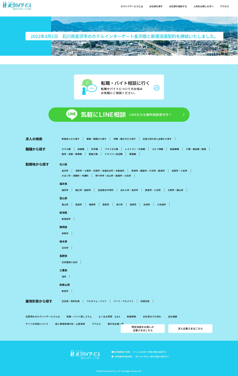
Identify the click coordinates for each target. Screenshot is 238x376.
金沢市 (65, 170)
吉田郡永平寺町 (106, 190)
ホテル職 (66, 149)
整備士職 (93, 154)
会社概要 (172, 316)
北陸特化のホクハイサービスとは (43, 316)
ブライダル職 (111, 149)
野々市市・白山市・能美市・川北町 (113, 175)
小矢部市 (161, 204)
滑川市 (119, 204)
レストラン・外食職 (135, 149)
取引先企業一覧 (116, 324)
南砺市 (92, 204)
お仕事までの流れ (152, 316)
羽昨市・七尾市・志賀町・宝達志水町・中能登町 (99, 170)
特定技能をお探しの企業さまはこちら (143, 328)
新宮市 (65, 291)
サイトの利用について (37, 324)
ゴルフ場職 (157, 149)
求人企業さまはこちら (190, 328)
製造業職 (174, 149)
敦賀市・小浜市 (153, 190)
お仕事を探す (156, 6)
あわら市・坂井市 (129, 190)
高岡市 (133, 204)
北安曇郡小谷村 (69, 262)
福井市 (65, 190)
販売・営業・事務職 (72, 154)
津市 (64, 276)
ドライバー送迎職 (113, 154)
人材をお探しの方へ (203, 6)
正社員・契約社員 (71, 301)
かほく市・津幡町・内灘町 (75, 175)
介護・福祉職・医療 (196, 149)
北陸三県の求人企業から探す (157, 138)
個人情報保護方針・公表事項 (70, 324)
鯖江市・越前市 (83, 190)
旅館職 (81, 149)
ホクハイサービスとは (132, 6)
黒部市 (106, 204)
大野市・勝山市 (175, 190)
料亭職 (94, 149)
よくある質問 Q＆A (109, 316)
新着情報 (131, 316)
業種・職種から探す (97, 138)
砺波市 (78, 204)
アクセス (224, 6)
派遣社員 (144, 301)
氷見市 (146, 204)
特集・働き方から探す (125, 138)
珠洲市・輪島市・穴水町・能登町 (148, 170)
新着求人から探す (71, 138)
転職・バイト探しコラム (79, 316)
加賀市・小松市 (179, 170)
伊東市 (65, 233)
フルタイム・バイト (97, 301)
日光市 (65, 247)
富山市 (65, 204)
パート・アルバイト (124, 301)
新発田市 (66, 218)
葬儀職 (132, 154)
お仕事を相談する (178, 6)
